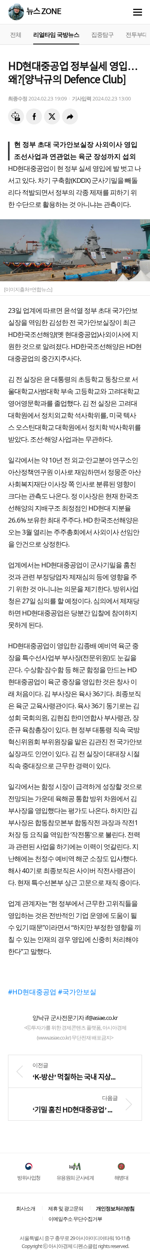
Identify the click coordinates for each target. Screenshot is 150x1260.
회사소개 (25, 1208)
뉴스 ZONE (43, 11)
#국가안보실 (77, 991)
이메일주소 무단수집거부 (75, 1218)
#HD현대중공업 (32, 991)
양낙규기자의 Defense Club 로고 (16, 11)
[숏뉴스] (16, 116)
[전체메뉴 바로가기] (137, 12)
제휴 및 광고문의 (65, 1208)
